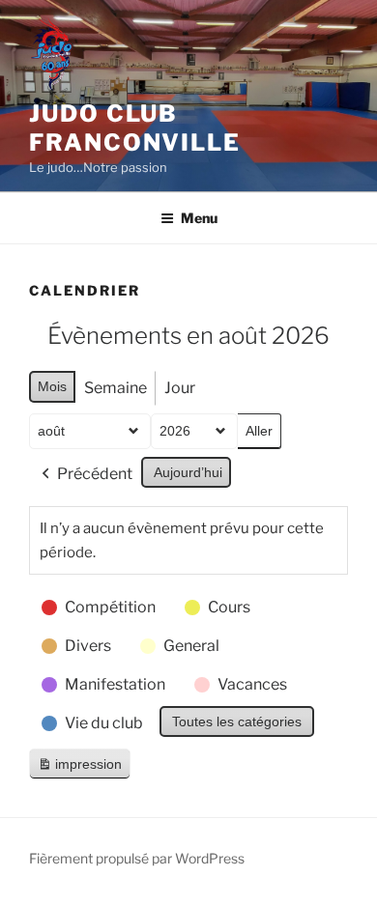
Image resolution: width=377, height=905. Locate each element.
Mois (52, 386)
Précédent (94, 474)
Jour (179, 388)
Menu (199, 218)
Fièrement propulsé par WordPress (137, 858)
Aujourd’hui (188, 472)
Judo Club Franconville (135, 127)
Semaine (115, 388)
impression (79, 768)
